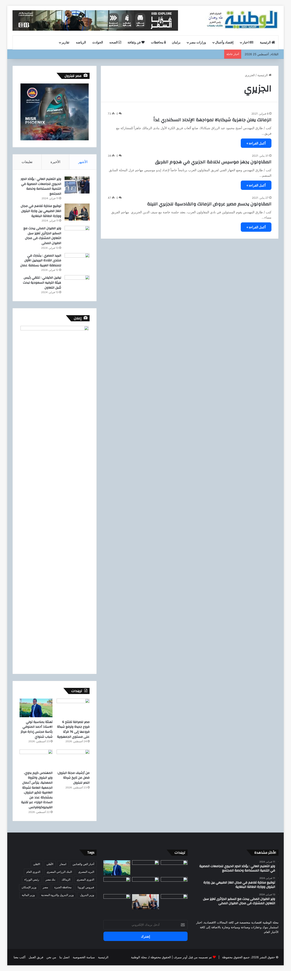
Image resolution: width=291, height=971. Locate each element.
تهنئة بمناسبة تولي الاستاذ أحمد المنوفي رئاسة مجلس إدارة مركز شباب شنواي (37, 729)
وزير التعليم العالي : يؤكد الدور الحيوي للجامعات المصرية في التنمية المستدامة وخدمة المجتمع (41, 186)
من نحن (51, 957)
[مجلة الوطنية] (241, 20)
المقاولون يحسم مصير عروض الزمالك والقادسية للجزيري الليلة (209, 204)
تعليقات (27, 162)
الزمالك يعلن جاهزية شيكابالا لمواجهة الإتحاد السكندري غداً (212, 120)
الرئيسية (265, 42)
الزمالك (66, 879)
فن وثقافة (134, 42)
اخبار (246, 42)
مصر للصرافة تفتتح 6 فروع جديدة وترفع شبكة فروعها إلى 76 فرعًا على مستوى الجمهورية (73, 729)
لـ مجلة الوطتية (140, 957)
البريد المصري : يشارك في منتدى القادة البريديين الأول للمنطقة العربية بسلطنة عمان (40, 260)
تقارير (65, 42)
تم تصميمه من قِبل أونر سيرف (193, 957)
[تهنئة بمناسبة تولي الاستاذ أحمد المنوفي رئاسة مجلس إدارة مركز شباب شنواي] (36, 708)
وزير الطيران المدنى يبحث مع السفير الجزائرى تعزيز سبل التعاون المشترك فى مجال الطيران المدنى (42, 235)
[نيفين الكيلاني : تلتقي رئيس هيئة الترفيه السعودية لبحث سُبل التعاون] (77, 283)
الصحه (113, 42)
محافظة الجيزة (62, 887)
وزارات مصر (197, 42)
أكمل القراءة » (256, 143)
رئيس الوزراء (31, 879)
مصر (45, 887)
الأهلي (49, 864)
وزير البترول (87, 895)
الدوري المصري (85, 879)
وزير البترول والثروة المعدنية (57, 895)
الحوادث (97, 42)
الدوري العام (33, 871)
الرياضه (81, 42)
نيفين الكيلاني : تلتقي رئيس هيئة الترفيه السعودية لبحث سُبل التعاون (42, 282)
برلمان (176, 42)
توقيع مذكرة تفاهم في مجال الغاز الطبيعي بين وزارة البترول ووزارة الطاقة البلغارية (41, 211)
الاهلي (36, 864)
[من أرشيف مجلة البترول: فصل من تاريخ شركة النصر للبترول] (73, 759)
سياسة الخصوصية (84, 957)
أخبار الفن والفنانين (83, 864)
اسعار (63, 864)
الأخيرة (55, 162)
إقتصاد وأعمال (224, 42)
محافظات (157, 42)
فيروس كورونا (86, 887)
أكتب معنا (19, 957)
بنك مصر (50, 879)
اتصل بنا (64, 957)
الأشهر (83, 162)
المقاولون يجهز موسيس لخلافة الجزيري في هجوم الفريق (213, 162)
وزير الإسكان (29, 887)
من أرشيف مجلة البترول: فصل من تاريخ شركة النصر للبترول (73, 778)
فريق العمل (36, 957)
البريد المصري (86, 871)
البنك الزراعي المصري (59, 871)
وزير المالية (28, 895)
